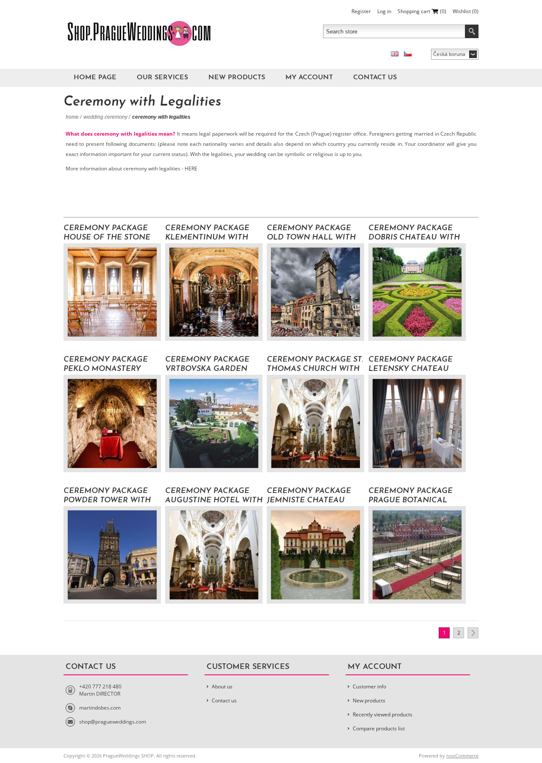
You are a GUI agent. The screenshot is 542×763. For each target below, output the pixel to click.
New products (236, 77)
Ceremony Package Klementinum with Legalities (207, 233)
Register (361, 11)
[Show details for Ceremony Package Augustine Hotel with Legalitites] (213, 554)
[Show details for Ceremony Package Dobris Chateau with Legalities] (417, 292)
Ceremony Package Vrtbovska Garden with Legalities (207, 364)
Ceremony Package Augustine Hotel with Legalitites (214, 496)
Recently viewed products (382, 714)
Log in (384, 11)
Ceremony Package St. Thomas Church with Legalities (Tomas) (315, 364)
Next (472, 632)
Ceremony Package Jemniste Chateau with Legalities (309, 496)
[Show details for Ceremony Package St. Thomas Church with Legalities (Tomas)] (315, 423)
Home (72, 117)
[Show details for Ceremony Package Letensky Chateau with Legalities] (417, 423)
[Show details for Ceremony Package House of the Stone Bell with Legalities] (112, 292)
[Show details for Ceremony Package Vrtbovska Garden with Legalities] (213, 423)
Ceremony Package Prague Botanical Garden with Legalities (410, 496)
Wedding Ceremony (105, 117)
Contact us (375, 77)
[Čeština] (408, 54)
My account (309, 77)
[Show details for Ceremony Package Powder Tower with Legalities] (112, 554)
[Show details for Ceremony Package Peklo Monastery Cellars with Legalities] (112, 423)
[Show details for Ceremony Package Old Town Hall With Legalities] (315, 292)
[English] (395, 54)
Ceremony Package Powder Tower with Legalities (107, 496)
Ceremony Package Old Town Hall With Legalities (311, 233)
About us (222, 686)
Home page (95, 77)
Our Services (162, 77)
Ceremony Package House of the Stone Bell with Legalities (108, 233)
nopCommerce (462, 755)
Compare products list (379, 728)
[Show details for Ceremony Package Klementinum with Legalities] (213, 292)
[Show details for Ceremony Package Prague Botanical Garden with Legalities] (417, 554)
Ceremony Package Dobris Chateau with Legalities (414, 233)
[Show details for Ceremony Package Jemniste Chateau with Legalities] (315, 554)
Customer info (369, 686)
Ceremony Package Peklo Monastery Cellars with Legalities (106, 364)
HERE (192, 168)
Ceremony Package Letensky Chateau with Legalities (410, 364)
